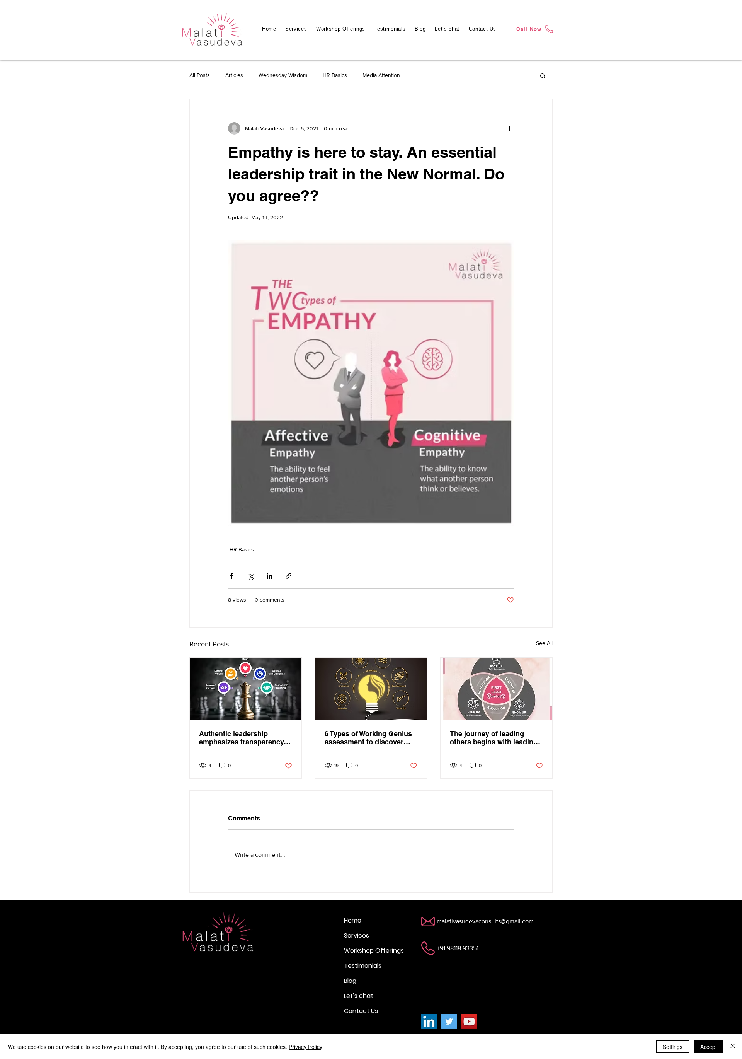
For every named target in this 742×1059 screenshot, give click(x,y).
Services (356, 935)
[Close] (732, 1046)
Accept (708, 1046)
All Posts (199, 75)
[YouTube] (469, 1021)
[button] (542, 75)
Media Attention (381, 75)
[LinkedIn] (429, 1021)
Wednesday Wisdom (283, 75)
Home (352, 920)
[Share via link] (288, 576)
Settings (672, 1046)
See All (544, 643)
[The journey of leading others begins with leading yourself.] (496, 689)
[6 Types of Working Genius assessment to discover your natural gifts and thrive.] (371, 689)
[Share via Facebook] (231, 576)
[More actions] (509, 128)
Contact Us (361, 1010)
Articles (234, 75)
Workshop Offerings (374, 950)
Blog (350, 980)
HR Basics (335, 75)
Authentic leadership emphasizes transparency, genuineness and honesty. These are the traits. (242, 738)
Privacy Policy (305, 1046)
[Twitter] (449, 1021)
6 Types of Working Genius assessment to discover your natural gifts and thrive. (368, 738)
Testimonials (362, 965)
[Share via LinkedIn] (269, 576)
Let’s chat (358, 995)
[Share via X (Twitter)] (250, 576)
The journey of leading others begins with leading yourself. (494, 738)
